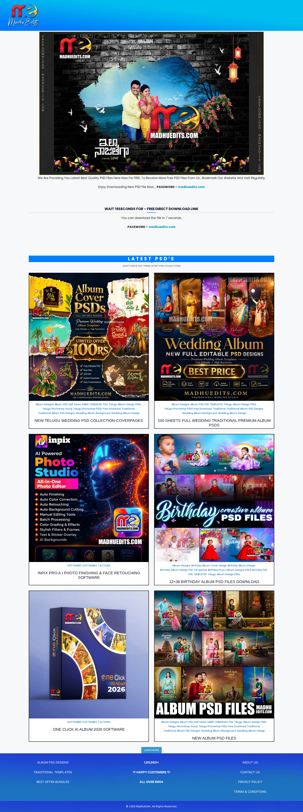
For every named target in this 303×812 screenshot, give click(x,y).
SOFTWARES (74, 565)
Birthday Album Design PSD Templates (183, 570)
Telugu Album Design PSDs (125, 404)
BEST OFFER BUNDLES (52, 782)
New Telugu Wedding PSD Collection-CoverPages (89, 420)
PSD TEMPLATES (213, 404)
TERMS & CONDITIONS (250, 791)
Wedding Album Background (93, 413)
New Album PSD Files (214, 738)
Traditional (128, 408)
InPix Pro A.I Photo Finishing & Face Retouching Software (89, 575)
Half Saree (75, 404)
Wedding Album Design (125, 413)
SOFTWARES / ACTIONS (96, 565)
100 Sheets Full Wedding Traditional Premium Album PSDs (214, 422)
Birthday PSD (259, 570)
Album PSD (61, 404)
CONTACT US (250, 772)
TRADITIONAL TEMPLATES (53, 772)
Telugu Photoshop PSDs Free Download (97, 408)
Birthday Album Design (241, 565)
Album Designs (45, 404)
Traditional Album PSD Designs (56, 413)
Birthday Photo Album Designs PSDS (229, 570)
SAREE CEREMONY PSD (95, 404)
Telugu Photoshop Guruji (57, 408)
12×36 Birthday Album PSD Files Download (214, 582)
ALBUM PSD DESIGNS (53, 762)
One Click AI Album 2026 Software (89, 729)
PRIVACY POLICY (250, 782)
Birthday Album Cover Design (209, 565)
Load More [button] (151, 750)
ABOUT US (250, 762)
